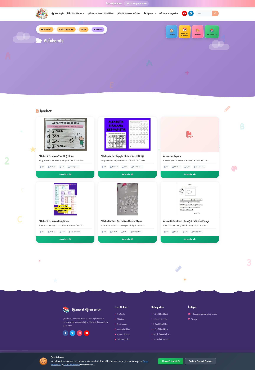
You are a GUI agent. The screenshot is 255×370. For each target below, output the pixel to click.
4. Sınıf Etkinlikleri (160, 329)
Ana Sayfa (59, 13)
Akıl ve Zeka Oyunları (161, 339)
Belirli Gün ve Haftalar (130, 13)
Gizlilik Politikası (123, 329)
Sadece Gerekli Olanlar (200, 361)
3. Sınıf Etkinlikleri (66, 29)
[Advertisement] (127, 66)
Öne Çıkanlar (122, 324)
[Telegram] (191, 13)
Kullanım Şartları (123, 339)
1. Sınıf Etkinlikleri (160, 313)
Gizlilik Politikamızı (71, 364)
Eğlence (150, 13)
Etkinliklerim (76, 13)
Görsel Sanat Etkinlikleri (102, 13)
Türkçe (83, 29)
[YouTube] (184, 13)
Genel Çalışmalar (170, 13)
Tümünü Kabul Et (171, 361)
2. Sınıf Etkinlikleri (160, 319)
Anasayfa (47, 29)
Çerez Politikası (123, 334)
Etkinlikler (121, 319)
